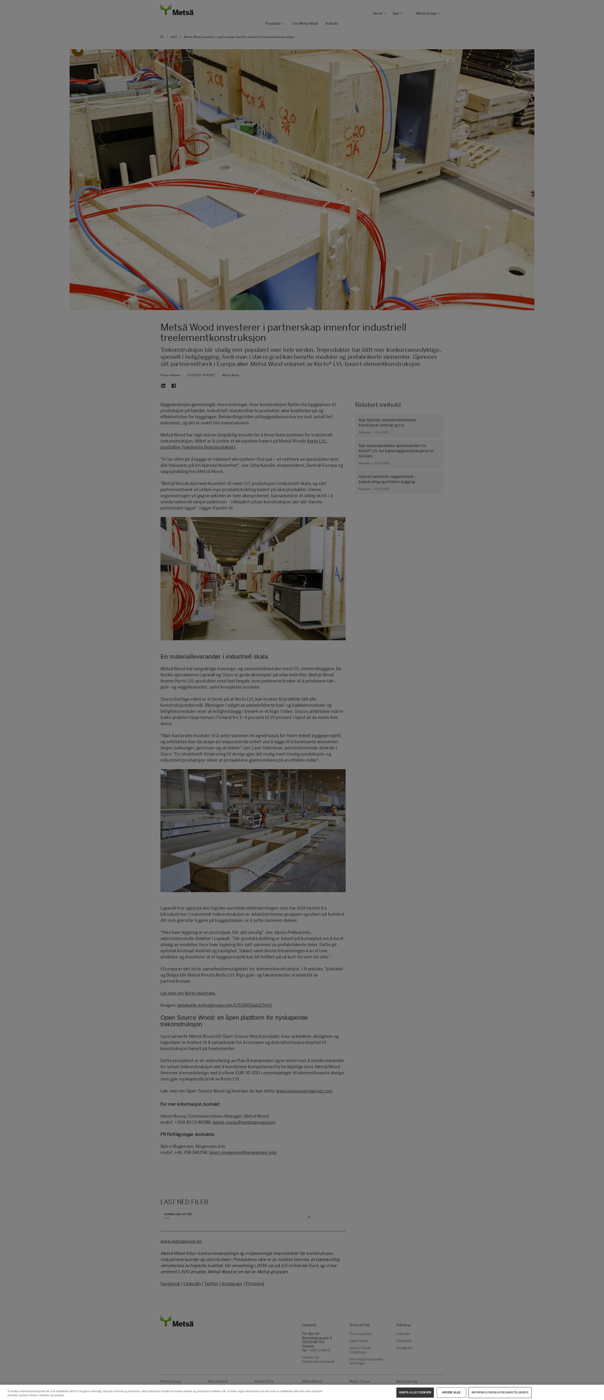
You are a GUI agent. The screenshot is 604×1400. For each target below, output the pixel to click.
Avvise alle (451, 1392)
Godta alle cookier (415, 1392)
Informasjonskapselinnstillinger (500, 1392)
